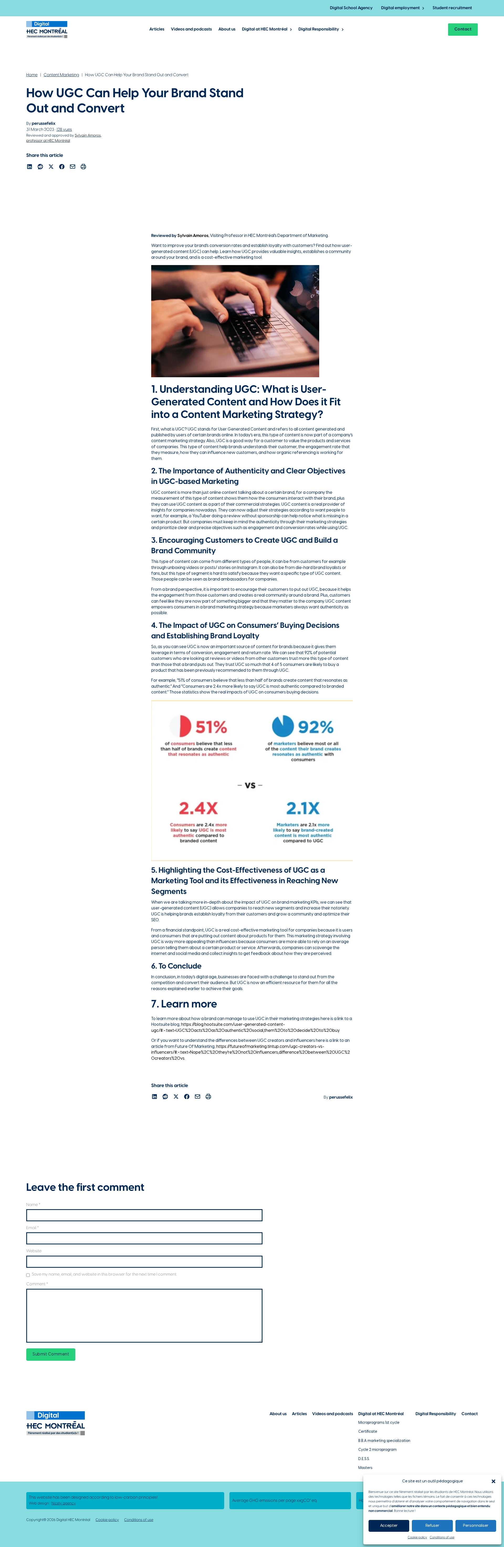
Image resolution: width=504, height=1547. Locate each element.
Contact (463, 29)
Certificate (367, 1432)
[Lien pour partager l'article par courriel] (72, 167)
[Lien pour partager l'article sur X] (51, 167)
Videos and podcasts (191, 29)
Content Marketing (61, 75)
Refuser (432, 1526)
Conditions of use (442, 1537)
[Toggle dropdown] (423, 8)
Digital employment (400, 8)
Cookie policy (417, 1537)
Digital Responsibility (318, 29)
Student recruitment (452, 8)
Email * (32, 1228)
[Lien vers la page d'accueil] (46, 29)
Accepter (389, 1526)
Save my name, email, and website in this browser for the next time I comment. (104, 1274)
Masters (365, 1468)
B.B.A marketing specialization (384, 1441)
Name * (33, 1205)
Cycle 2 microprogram (377, 1450)
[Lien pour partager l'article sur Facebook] (62, 167)
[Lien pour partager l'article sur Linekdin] (29, 167)
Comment (37, 1284)
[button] (493, 1481)
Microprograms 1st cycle (379, 1423)
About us (226, 29)
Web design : (52, 1503)
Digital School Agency (351, 8)
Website (33, 1251)
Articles (156, 29)
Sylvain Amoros (192, 236)
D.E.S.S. (364, 1459)
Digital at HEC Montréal (264, 29)
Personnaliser (476, 1526)
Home (32, 75)
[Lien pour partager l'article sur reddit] (40, 167)
